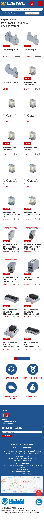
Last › (27, 358)
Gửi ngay (7, 436)
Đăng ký (7, 13)
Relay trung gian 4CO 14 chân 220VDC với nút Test (11, 182)
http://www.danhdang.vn (9, 421)
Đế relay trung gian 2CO (32, 50)
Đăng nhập (14, 13)
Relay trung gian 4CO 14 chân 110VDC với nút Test (32, 182)
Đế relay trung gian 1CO (11, 82)
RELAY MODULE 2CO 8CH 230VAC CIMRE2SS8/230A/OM (11, 312)
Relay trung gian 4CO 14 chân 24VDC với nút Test (32, 214)
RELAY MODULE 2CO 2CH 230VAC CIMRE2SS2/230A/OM (11, 345)
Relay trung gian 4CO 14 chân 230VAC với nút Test (11, 214)
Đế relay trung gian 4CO (11, 50)
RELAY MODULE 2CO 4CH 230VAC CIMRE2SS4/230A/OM (32, 312)
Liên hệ (5, 89)
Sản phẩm (12, 20)
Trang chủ (4, 20)
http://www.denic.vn (7, 423)
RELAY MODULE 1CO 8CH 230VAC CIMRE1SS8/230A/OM (32, 345)
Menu (40, 3)
